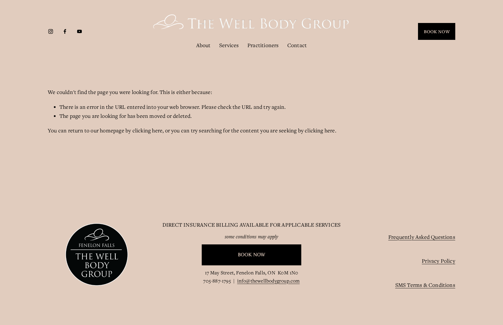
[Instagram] (51, 31)
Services (229, 45)
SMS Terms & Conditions (425, 284)
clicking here (147, 130)
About (203, 45)
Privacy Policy (438, 260)
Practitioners (263, 45)
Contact (297, 45)
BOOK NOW (437, 31)
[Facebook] (65, 31)
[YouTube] (79, 31)
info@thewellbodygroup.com (268, 281)
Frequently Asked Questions (421, 236)
